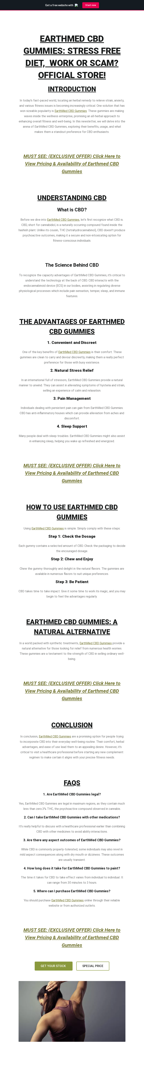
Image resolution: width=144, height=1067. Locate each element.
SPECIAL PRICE (92, 966)
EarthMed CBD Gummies (71, 111)
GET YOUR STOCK (54, 966)
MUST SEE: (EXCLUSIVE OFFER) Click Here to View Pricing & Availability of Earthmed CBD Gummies (71, 163)
